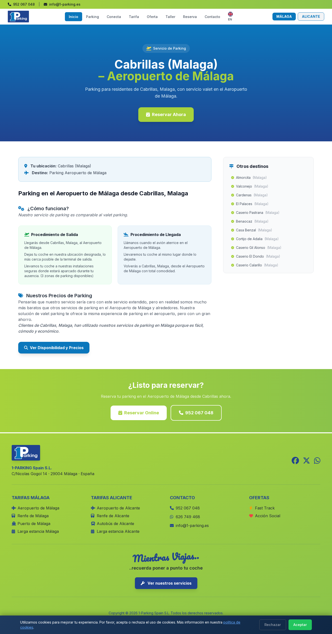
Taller (170, 17)
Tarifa (134, 17)
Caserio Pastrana (258, 212)
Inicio (73, 17)
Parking (92, 17)
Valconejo (252, 186)
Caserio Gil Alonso (258, 247)
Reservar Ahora (169, 114)
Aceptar (300, 625)
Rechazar (272, 625)
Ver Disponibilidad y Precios (57, 347)
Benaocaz (252, 221)
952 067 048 (199, 412)
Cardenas (252, 195)
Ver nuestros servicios (169, 583)
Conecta (114, 17)
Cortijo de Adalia (257, 239)
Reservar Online (141, 412)
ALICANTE (311, 16)
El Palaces (252, 204)
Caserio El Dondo (258, 256)
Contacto (212, 17)
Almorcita (251, 177)
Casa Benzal (254, 230)
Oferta (152, 17)
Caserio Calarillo (257, 265)
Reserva (190, 17)
